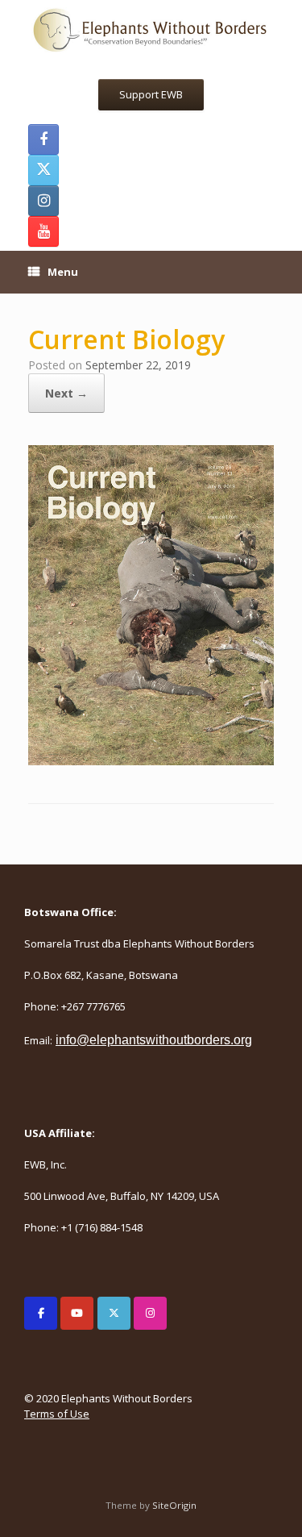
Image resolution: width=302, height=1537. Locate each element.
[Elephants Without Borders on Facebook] (40, 1313)
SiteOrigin (174, 1505)
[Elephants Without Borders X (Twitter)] (43, 170)
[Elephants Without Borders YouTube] (43, 231)
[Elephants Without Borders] (151, 29)
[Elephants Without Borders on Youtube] (76, 1313)
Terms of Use (56, 1413)
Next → (66, 393)
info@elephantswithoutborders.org (154, 1040)
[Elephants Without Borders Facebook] (43, 139)
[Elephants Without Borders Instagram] (43, 200)
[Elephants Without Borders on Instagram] (150, 1313)
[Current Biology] (151, 760)
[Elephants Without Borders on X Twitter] (113, 1313)
